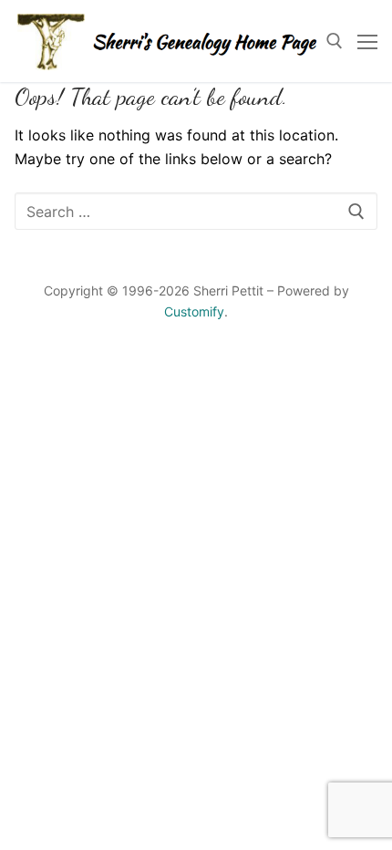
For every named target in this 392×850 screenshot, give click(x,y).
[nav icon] (367, 41)
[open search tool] (334, 41)
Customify (194, 311)
